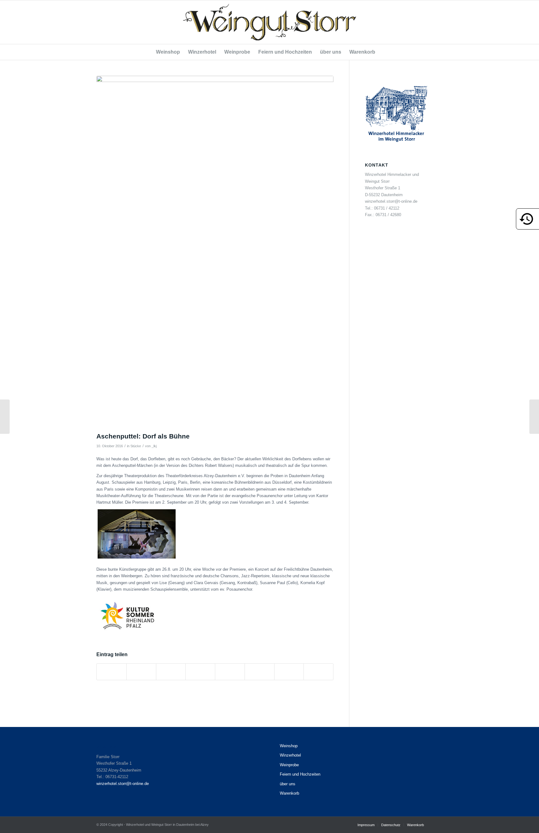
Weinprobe (289, 765)
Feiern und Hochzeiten (300, 774)
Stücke (135, 446)
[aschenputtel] (214, 252)
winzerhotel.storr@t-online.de (122, 783)
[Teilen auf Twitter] (141, 672)
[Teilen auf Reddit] (289, 672)
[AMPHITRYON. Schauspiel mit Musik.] (5, 417)
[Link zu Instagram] (438, 22)
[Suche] (383, 52)
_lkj (154, 446)
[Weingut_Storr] (269, 22)
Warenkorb (289, 793)
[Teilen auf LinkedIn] (200, 672)
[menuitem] (168, 52)
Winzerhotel (290, 755)
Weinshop (289, 745)
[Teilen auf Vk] (259, 672)
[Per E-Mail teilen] (318, 672)
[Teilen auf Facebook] (111, 672)
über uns (287, 784)
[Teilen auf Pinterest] (171, 672)
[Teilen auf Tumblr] (230, 672)
